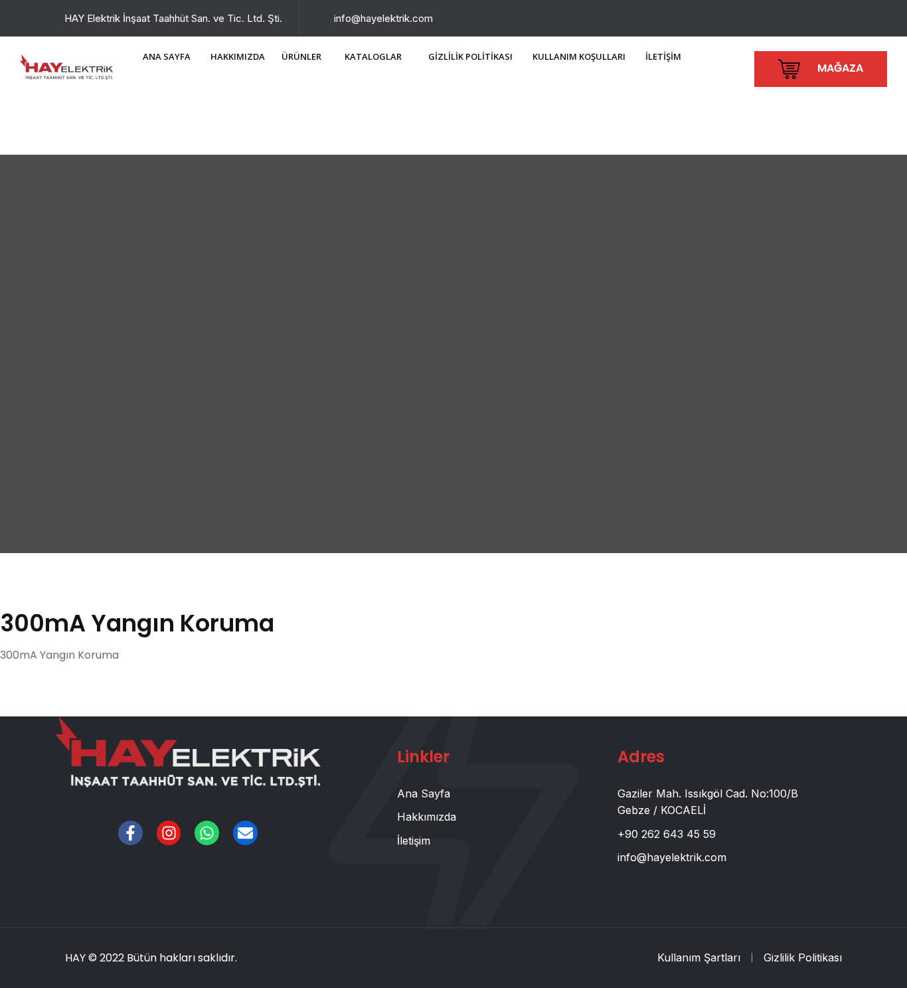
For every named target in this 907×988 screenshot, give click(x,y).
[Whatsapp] (207, 833)
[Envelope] (245, 833)
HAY (75, 957)
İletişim (413, 840)
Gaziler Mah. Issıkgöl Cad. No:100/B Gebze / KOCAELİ (708, 802)
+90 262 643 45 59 (667, 834)
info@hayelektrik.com (383, 18)
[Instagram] (169, 833)
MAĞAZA (839, 68)
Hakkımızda (426, 816)
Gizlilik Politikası (803, 957)
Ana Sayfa (423, 793)
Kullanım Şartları (698, 957)
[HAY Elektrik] (66, 65)
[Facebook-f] (130, 833)
